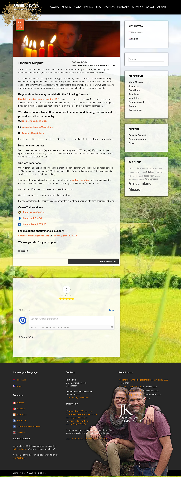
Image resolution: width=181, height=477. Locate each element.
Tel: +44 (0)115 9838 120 (64, 235)
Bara (160, 168)
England (138, 172)
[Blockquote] (54, 327)
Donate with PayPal (32, 218)
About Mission (136, 82)
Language (161, 7)
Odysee (20, 403)
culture (138, 168)
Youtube (21, 432)
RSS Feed (21, 414)
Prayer (132, 143)
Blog (98, 7)
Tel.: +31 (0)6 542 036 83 (78, 397)
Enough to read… (137, 102)
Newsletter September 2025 (131, 394)
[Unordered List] (50, 327)
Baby (143, 172)
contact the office (80, 180)
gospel (157, 176)
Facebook (21, 420)
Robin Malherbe (20, 449)
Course (151, 168)
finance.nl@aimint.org (33, 133)
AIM (148, 172)
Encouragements (137, 139)
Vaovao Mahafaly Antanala (28, 426)
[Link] (61, 327)
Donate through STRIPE (34, 224)
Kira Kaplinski (19, 458)
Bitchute (21, 409)
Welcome (54, 7)
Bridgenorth (139, 176)
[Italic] (35, 327)
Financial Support (137, 135)
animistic (145, 168)
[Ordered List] (47, 327)
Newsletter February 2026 (129, 387)
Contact (150, 7)
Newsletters (135, 98)
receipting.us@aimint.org (35, 121)
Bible (156, 168)
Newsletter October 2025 (129, 391)
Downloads (123, 7)
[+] (68, 327)
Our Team (88, 7)
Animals (131, 172)
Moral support (106, 262)
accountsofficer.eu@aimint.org (37, 127)
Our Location (135, 110)
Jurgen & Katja (26, 5)
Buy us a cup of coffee (34, 212)
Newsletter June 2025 (128, 398)
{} (65, 327)
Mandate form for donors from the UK (37, 99)
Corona (131, 168)
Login (111, 310)
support (24, 251)
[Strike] (43, 327)
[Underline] (39, 327)
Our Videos (134, 90)
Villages (131, 176)
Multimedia (109, 7)
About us (66, 7)
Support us (137, 7)
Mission (77, 7)
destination (149, 176)
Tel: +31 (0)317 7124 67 (76, 424)
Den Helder (155, 172)
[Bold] (32, 327)
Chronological (139, 179)
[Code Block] (58, 327)
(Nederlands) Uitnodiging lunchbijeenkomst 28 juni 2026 (143, 380)
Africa (131, 179)
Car (161, 172)
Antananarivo (151, 179)
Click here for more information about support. (86, 439)
